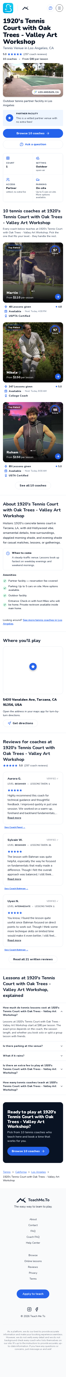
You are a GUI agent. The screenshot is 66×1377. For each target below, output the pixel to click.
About (33, 1219)
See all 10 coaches (33, 486)
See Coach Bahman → (16, 888)
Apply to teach (33, 1294)
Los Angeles (38, 1172)
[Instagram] (29, 1309)
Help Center (33, 1243)
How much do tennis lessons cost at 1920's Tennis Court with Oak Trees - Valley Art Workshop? (31, 1011)
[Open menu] (59, 8)
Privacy (33, 1273)
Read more (14, 818)
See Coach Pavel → (14, 827)
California (21, 1172)
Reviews (33, 1267)
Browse (33, 1255)
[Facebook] (36, 1309)
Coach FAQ (33, 1237)
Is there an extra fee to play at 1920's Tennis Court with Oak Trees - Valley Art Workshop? (29, 1069)
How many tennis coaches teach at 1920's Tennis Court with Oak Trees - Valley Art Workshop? (30, 1086)
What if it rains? (13, 1055)
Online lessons (33, 1261)
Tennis (7, 1172)
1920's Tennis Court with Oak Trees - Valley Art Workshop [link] (31, 1178)
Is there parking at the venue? (23, 1046)
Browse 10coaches (30, 133)
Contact (33, 1225)
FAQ (33, 1231)
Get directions (23, 723)
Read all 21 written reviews (33, 959)
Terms (33, 1279)
